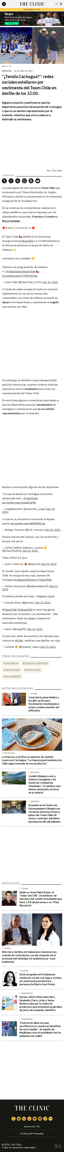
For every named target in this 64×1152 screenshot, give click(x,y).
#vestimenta (12, 676)
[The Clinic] (6, 4)
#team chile (11, 670)
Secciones (61, 4)
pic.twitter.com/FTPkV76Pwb (19, 276)
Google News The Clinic (50, 1119)
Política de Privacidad (32, 1133)
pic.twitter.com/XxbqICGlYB (19, 502)
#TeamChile (30, 498)
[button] (4, 180)
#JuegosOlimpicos (25, 579)
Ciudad (33, 694)
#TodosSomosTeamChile (20, 271)
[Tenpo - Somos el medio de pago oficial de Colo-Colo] (32, 18)
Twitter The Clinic (13, 1119)
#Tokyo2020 (25, 241)
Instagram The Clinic (24, 1119)
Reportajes (9, 753)
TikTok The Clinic (45, 1119)
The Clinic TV (35, 1119)
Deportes (6, 71)
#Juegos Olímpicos (35, 663)
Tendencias (27, 993)
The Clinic (56, 170)
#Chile (19, 640)
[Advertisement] (32, 343)
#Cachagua (10, 663)
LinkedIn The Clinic (40, 1119)
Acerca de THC (32, 1126)
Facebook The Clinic (19, 1119)
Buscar (56, 4)
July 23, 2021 (50, 282)
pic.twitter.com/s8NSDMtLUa (28, 523)
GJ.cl (58, 1147)
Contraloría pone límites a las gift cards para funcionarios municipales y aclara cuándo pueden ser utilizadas (43, 704)
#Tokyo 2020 (32, 670)
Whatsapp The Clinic (29, 1119)
